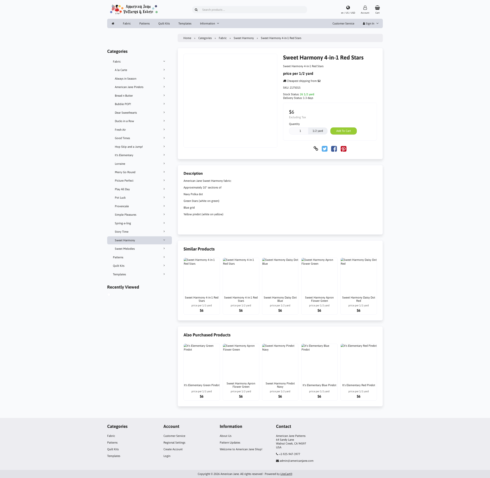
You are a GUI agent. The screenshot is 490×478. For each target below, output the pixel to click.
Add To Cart (343, 130)
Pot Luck (120, 197)
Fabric (127, 23)
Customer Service (343, 23)
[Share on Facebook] (334, 149)
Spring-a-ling (123, 223)
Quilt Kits (164, 23)
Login (166, 456)
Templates (184, 23)
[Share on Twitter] (324, 149)
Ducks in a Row (124, 121)
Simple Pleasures (125, 214)
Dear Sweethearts (126, 112)
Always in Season (125, 78)
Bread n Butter (124, 95)
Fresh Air (120, 129)
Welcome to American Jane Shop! (241, 449)
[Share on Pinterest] (343, 149)
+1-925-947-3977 (289, 454)
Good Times (122, 138)
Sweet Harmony (125, 240)
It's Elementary (124, 155)
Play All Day (122, 189)
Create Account (173, 449)
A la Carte (121, 70)
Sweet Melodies (125, 248)
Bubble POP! (123, 104)
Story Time (121, 231)
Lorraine (120, 163)
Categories (205, 38)
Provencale (122, 206)
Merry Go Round (125, 172)
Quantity (294, 124)
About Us (225, 435)
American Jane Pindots (129, 87)
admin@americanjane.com (297, 460)
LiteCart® (286, 474)
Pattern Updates (230, 442)
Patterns (144, 23)
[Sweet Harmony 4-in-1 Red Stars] (112, 295)
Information (207, 23)
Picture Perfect (124, 180)
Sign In (369, 23)
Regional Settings (174, 442)
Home (187, 38)
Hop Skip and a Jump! (129, 146)
